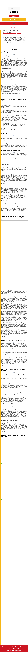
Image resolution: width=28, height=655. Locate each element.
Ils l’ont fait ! (4, 133)
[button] (14, 23)
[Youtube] (15, 12)
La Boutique (21, 646)
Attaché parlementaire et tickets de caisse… (13, 340)
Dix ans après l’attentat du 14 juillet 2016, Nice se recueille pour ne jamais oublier (13, 217)
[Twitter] (13, 12)
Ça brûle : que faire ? (7, 52)
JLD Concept (18, 650)
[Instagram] (17, 12)
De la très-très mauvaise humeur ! (11, 150)
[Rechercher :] (14, 8)
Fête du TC (14, 646)
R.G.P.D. (19, 648)
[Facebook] (11, 12)
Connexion (15, 13)
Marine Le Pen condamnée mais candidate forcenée (13, 370)
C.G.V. (13, 648)
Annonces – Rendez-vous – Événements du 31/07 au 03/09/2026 (13, 100)
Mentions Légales (5, 646)
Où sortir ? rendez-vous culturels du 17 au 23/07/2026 (13, 436)
